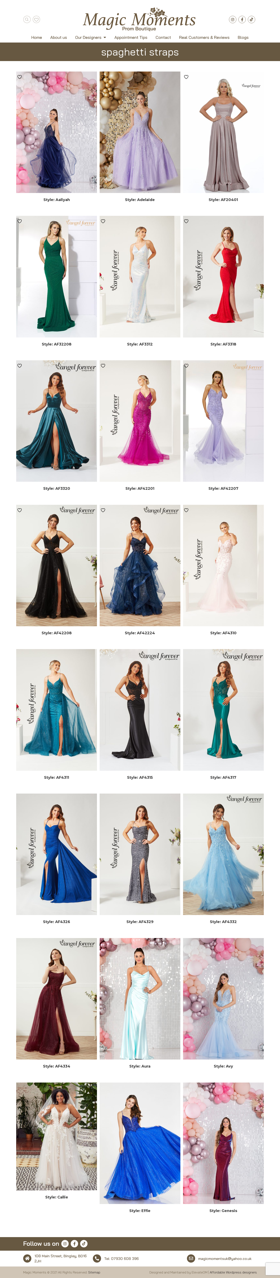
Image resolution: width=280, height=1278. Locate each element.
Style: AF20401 (223, 200)
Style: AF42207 (223, 488)
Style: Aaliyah (56, 200)
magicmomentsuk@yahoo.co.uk (225, 1258)
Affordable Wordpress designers (233, 1272)
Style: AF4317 (223, 777)
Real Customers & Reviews (204, 37)
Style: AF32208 (56, 344)
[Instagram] (232, 19)
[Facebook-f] (242, 19)
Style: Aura (139, 1066)
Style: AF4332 (223, 922)
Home (36, 37)
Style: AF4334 (56, 1066)
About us (58, 37)
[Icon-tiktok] (251, 19)
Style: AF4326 (56, 922)
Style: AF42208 (57, 633)
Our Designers (88, 37)
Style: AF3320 (56, 488)
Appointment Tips (130, 37)
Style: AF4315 (140, 777)
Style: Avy (223, 1066)
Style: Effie (139, 1211)
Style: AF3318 (223, 344)
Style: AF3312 (140, 344)
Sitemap (94, 1272)
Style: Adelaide (140, 200)
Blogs (243, 37)
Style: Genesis (223, 1211)
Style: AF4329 (140, 922)
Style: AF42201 (139, 488)
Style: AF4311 (56, 777)
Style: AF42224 (140, 633)
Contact (163, 37)
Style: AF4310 (223, 633)
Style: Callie (56, 1197)
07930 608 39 (124, 1258)
